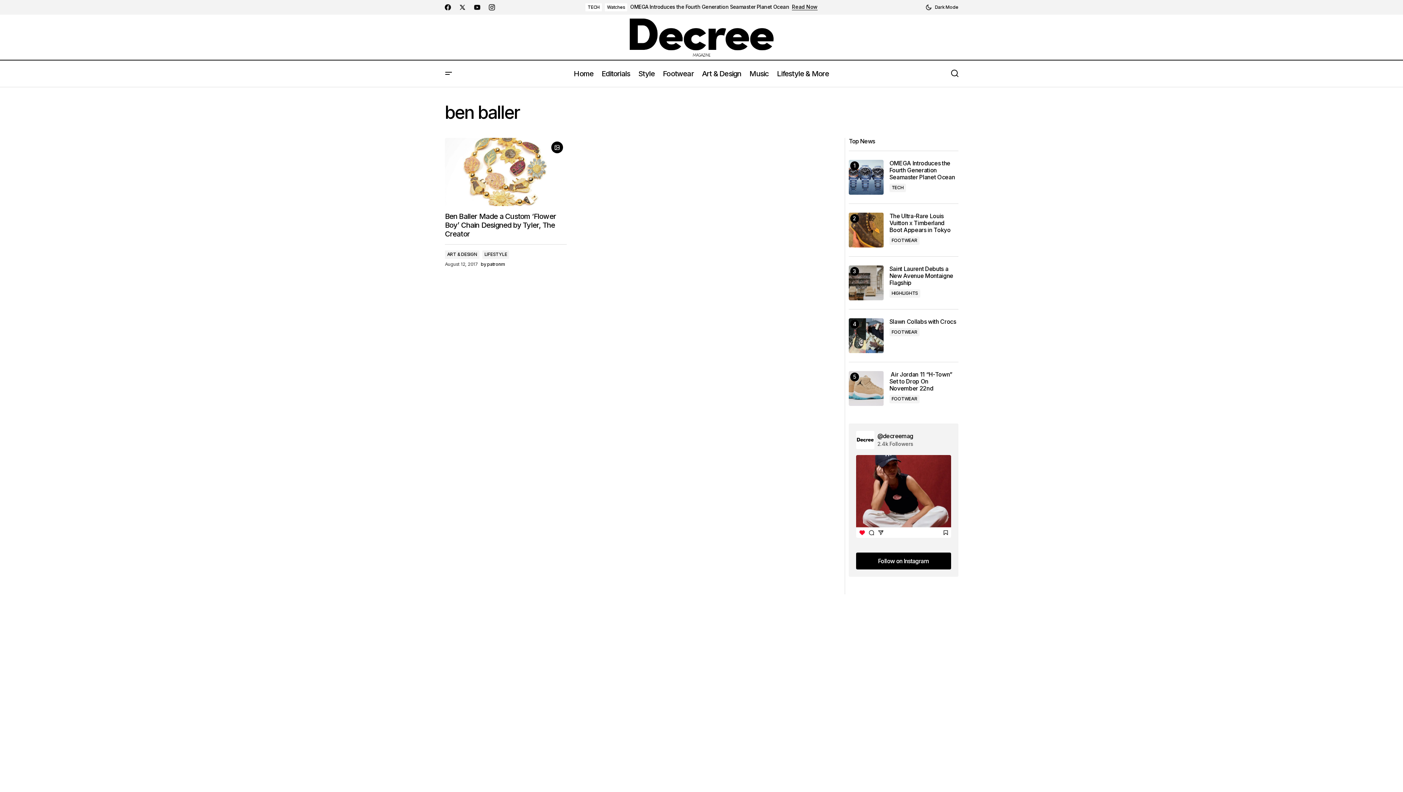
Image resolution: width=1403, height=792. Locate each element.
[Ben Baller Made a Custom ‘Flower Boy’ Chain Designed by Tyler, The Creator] (506, 172)
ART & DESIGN (462, 254)
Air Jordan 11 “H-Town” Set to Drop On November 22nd (921, 381)
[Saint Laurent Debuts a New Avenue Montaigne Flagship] (866, 282)
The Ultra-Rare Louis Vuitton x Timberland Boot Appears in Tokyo (920, 223)
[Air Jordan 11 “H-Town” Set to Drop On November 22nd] (866, 388)
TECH (594, 7)
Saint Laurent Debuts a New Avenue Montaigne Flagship (921, 275)
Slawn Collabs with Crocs (922, 321)
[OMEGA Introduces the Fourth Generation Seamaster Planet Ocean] (866, 177)
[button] (941, 7)
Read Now (805, 7)
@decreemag (895, 436)
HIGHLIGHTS (905, 293)
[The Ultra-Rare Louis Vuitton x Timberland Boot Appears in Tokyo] (866, 230)
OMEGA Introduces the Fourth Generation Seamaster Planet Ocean (709, 7)
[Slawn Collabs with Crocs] (866, 335)
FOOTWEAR (904, 240)
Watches (616, 7)
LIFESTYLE (496, 254)
